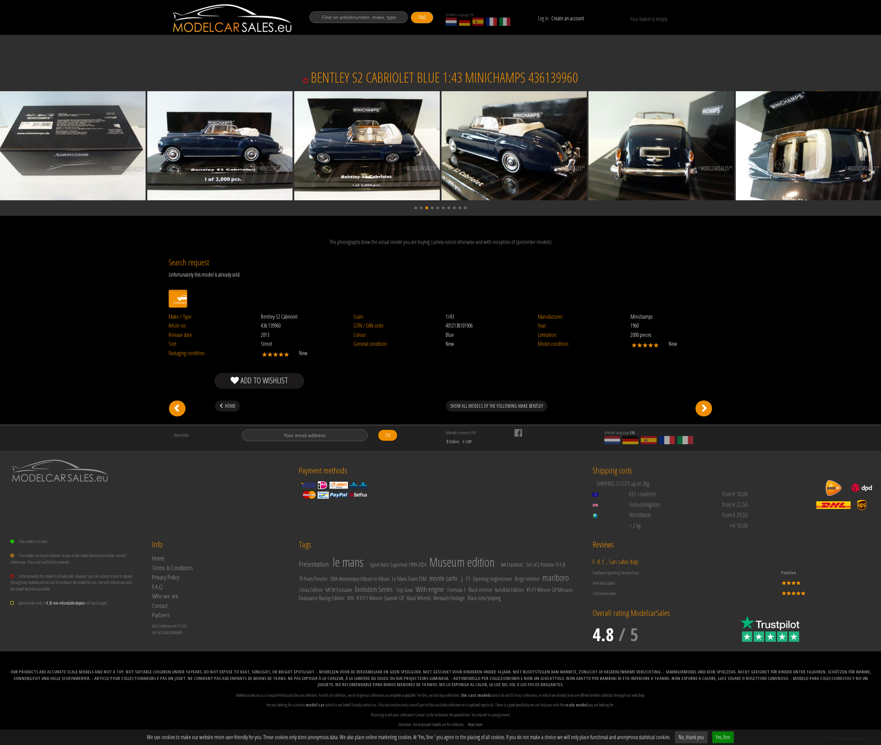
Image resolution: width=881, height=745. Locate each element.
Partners (161, 614)
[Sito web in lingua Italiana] (504, 22)
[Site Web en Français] (491, 22)
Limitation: (547, 335)
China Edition (311, 590)
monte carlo (443, 578)
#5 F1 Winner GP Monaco (550, 590)
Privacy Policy (165, 577)
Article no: (178, 325)
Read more (475, 724)
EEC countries (643, 494)
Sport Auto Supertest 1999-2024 (398, 564)
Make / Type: (180, 316)
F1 (468, 579)
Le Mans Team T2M (409, 579)
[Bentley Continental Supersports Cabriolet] (703, 408)
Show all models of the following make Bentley (496, 406)
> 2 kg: (635, 525)
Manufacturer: (550, 316)
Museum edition (462, 562)
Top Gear (404, 590)
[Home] (233, 18)
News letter (181, 435)
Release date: (181, 335)
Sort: (173, 344)
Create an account (567, 18)
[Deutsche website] (464, 22)
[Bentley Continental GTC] (177, 408)
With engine (430, 589)
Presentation (314, 564)
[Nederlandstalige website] (451, 22)
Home (158, 558)
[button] (415, 207)
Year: (542, 325)
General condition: (370, 344)
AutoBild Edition (509, 590)
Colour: (360, 335)
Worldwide (640, 515)
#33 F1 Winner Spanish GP (380, 598)
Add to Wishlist (263, 380)
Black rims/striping (484, 598)
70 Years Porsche (313, 579)
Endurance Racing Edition (321, 598)
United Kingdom (644, 504)
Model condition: (553, 344)
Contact (160, 605)
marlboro (555, 577)
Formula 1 (456, 590)
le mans (347, 562)
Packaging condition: (187, 353)
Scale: (358, 316)
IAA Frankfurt (512, 564)
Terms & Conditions (172, 567)
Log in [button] (543, 18)
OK (387, 435)
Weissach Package (449, 598)
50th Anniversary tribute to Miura (359, 579)
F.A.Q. (157, 586)
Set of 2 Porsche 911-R (545, 564)
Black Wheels (419, 598)
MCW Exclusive (339, 590)
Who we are (165, 595)
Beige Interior (527, 579)
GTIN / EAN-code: (368, 325)
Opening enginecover (492, 579)
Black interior (480, 590)
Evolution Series (374, 589)
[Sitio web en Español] (478, 22)
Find (422, 17)
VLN (350, 598)
